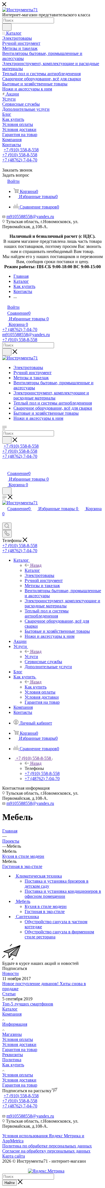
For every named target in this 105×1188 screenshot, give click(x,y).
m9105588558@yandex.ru (30, 216)
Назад (35, 565)
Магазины (12, 1034)
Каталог (32, 570)
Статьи (9, 993)
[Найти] (6, 27)
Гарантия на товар (19, 1049)
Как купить (35, 687)
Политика (11, 1059)
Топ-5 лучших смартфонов (27, 1004)
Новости (10, 973)
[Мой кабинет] (4, 467)
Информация (14, 1024)
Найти (9, 1183)
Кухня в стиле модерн (23, 856)
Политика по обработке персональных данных (47, 1145)
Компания (12, 1014)
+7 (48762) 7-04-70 (19, 159)
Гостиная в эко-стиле (22, 866)
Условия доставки (19, 1044)
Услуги (31, 656)
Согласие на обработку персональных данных (46, 1151)
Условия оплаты (17, 1039)
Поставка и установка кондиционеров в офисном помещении (63, 894)
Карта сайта (13, 1156)
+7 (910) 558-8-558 (21, 149)
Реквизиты (12, 1054)
